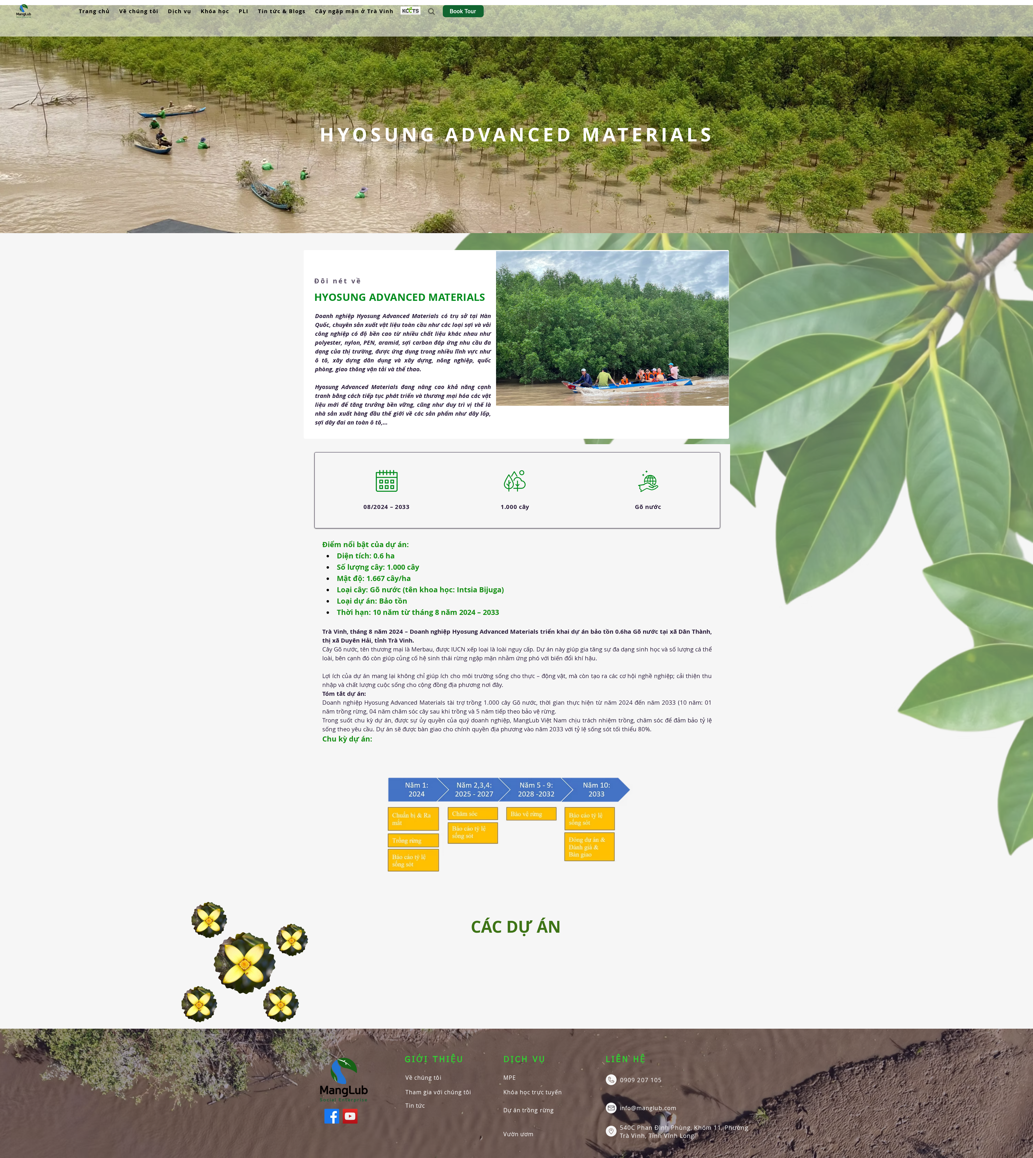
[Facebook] (331, 1116)
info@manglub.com (648, 1108)
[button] (179, 11)
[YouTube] (350, 1116)
